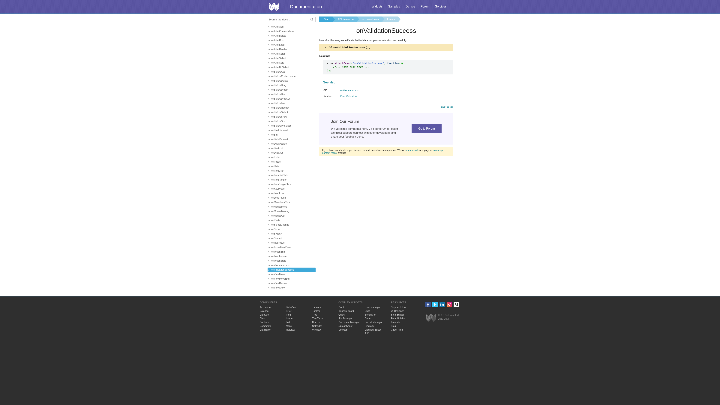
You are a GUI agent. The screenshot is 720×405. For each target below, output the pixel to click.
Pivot (341, 307)
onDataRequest (279, 139)
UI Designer (397, 311)
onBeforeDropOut (280, 98)
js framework (412, 150)
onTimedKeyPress (281, 247)
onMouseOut (278, 215)
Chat (367, 311)
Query (341, 314)
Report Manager (373, 322)
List (288, 322)
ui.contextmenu (370, 19)
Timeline (316, 307)
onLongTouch (278, 197)
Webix (431, 317)
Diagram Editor (373, 329)
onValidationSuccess (282, 269)
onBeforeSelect (279, 112)
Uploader (317, 326)
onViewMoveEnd (280, 278)
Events (391, 19)
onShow (275, 229)
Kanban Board (346, 311)
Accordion (265, 307)
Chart (263, 318)
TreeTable (317, 318)
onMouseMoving (280, 211)
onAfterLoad (277, 44)
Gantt (368, 318)
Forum (425, 6)
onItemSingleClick (281, 184)
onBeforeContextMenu (283, 76)
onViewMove (278, 274)
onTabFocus (278, 242)
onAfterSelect (278, 58)
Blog (393, 326)
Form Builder (398, 318)
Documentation (306, 6)
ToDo (367, 333)
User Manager (372, 307)
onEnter (275, 157)
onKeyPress (278, 188)
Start (326, 19)
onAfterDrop (277, 40)
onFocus (276, 161)
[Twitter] (435, 305)
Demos (410, 6)
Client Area (397, 329)
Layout (289, 318)
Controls (264, 322)
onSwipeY (276, 238)
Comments (266, 326)
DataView (291, 307)
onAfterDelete (278, 35)
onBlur (274, 134)
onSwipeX (276, 233)
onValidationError (280, 265)
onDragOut (277, 152)
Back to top (447, 106)
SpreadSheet (345, 326)
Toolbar (316, 311)
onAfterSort (277, 62)
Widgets (377, 6)
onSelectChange (280, 224)
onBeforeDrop (278, 94)
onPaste (275, 220)
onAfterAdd (277, 26)
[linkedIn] (442, 305)
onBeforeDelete (279, 80)
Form (289, 314)
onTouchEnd (278, 251)
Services (441, 6)
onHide (275, 166)
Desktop (342, 329)
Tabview (290, 329)
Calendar (264, 311)
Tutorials (395, 322)
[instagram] (449, 305)
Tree (314, 314)
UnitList (316, 322)
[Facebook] (428, 305)
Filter (288, 311)
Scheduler (370, 314)
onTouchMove (278, 256)
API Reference (346, 19)
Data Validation (348, 96)
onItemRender (278, 179)
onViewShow (278, 287)
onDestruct (277, 148)
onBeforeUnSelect (281, 125)
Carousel (264, 314)
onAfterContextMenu (282, 31)
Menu (289, 326)
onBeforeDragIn (279, 89)
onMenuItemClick (280, 202)
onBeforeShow (279, 116)
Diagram (369, 326)
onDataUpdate (279, 143)
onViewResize (279, 283)
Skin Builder (397, 314)
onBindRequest (279, 130)
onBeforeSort (278, 121)
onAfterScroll (278, 53)
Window (316, 329)
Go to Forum (426, 128)
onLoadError (277, 193)
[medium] (456, 305)
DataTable (265, 329)
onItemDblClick (279, 175)
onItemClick (277, 170)
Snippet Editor (398, 307)
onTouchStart (278, 260)
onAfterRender (279, 49)
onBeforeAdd (278, 71)
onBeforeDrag (278, 85)
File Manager (345, 318)
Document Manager (349, 322)
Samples (394, 6)
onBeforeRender (280, 107)
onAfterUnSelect (280, 67)
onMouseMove (279, 206)
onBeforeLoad (278, 103)
